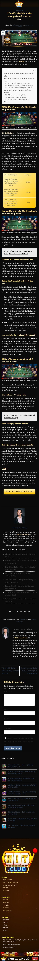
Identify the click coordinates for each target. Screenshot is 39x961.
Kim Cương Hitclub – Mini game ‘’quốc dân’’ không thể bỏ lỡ (21, 779)
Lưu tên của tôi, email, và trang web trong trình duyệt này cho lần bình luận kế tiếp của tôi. (19, 741)
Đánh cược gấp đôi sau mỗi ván (17, 97)
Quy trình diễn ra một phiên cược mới (19, 83)
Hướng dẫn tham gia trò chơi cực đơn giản (20, 85)
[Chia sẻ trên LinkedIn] (29, 611)
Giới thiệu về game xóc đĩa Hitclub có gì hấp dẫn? (18, 75)
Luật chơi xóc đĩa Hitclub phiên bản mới (20, 87)
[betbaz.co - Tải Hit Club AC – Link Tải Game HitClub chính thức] (19, 3)
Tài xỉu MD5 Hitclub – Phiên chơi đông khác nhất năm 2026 (10, 670)
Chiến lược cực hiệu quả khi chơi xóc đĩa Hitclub (17, 91)
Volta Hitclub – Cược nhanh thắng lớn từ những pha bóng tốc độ (21, 806)
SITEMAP (6, 890)
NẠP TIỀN (6, 905)
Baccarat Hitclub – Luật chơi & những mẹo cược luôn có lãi (22, 799)
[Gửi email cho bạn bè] (21, 611)
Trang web (7, 728)
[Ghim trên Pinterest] (25, 611)
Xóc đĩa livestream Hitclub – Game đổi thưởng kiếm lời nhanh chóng (28, 670)
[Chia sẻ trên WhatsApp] (10, 611)
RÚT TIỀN (6, 908)
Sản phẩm (19, 10)
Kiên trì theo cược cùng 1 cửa (17, 95)
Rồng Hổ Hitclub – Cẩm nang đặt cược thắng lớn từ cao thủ (21, 766)
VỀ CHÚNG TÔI (7, 880)
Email (6, 719)
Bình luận (8, 692)
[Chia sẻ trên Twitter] (17, 611)
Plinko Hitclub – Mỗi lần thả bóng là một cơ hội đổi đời (22, 820)
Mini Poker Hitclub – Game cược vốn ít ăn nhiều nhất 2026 (22, 786)
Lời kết (6, 102)
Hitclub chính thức (23, 534)
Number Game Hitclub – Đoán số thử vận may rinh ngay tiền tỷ (21, 772)
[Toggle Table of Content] (33, 70)
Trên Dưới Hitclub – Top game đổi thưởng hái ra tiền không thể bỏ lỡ (22, 793)
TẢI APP (5, 900)
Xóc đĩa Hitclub (7, 133)
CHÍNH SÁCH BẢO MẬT (10, 885)
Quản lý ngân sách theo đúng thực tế (18, 99)
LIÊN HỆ (5, 888)
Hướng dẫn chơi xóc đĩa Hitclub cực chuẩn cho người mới (19, 80)
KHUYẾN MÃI (7, 910)
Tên (6, 709)
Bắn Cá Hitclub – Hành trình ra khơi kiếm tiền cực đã (21, 826)
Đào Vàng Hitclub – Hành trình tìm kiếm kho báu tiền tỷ (21, 813)
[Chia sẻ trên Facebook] (14, 611)
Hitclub (21, 61)
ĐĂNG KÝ (6, 902)
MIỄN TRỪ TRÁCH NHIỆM (10, 882)
